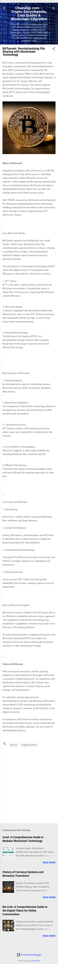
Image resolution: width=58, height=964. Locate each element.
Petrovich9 (36, 961)
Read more (49, 862)
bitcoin (13, 744)
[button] (54, 49)
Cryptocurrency (29, 744)
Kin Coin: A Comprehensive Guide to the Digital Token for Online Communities (24, 910)
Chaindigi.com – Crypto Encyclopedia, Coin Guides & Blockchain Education (29, 13)
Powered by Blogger (30, 954)
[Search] (54, 9)
